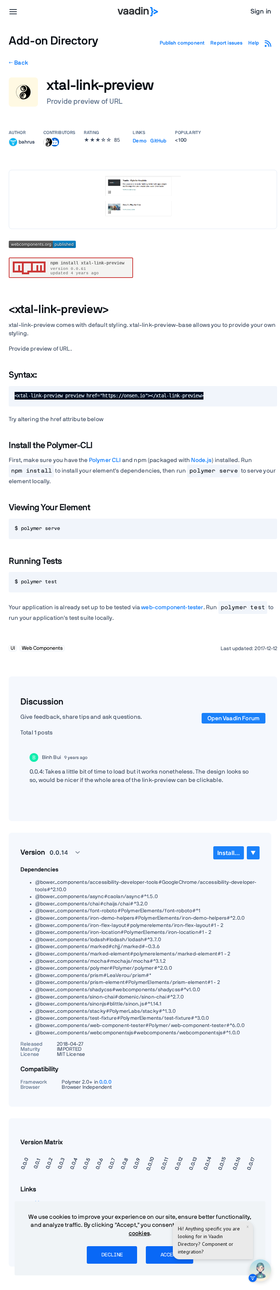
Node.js (201, 460)
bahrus (27, 141)
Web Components (42, 648)
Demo (140, 141)
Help (253, 43)
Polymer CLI (105, 460)
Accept (169, 1254)
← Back (18, 63)
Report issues (226, 43)
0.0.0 (105, 1082)
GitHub (158, 141)
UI (13, 648)
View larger (143, 199)
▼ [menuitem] (253, 853)
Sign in (260, 11)
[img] (13, 142)
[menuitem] (228, 852)
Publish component (182, 43)
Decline (111, 1254)
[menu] (13, 11)
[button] (60, 852)
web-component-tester (172, 607)
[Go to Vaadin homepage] (138, 12)
